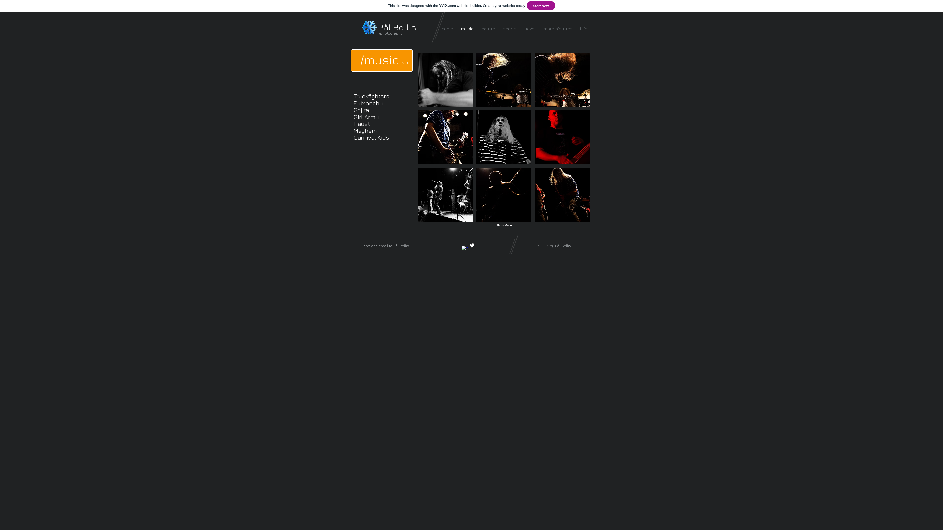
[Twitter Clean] (472, 245)
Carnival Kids (371, 137)
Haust (362, 123)
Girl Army (366, 116)
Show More (504, 225)
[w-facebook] (465, 249)
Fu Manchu (368, 103)
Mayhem (365, 130)
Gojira (361, 109)
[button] (445, 80)
